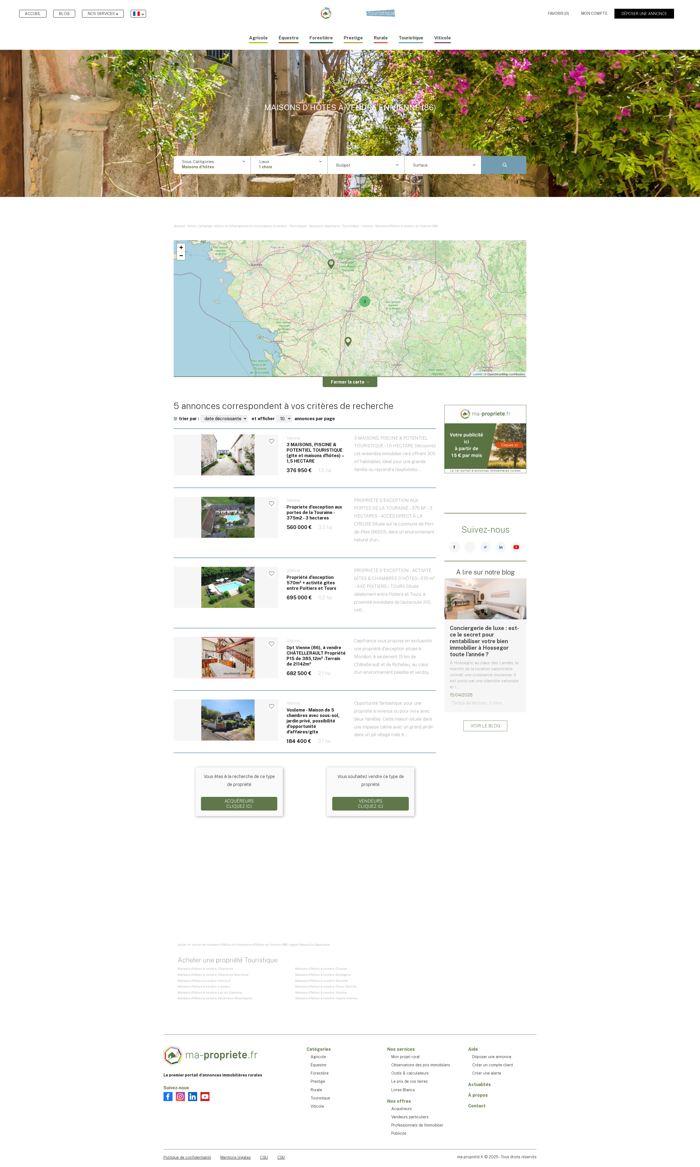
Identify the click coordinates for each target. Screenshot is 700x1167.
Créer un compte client (492, 1065)
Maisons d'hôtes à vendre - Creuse (321, 969)
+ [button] (181, 247)
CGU (264, 1157)
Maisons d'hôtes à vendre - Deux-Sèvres (325, 986)
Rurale (381, 37)
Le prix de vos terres (409, 1081)
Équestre (289, 37)
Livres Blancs (403, 1090)
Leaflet (477, 374)
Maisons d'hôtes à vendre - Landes (204, 986)
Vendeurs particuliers (409, 1117)
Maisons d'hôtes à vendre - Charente (205, 969)
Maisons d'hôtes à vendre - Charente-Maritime (213, 975)
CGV (281, 1157)
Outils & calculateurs (410, 1073)
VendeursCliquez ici (370, 804)
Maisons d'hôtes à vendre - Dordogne (323, 975)
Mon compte (594, 13)
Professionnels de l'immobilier (417, 1125)
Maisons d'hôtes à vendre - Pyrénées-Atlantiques (215, 998)
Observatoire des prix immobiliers (420, 1065)
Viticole (442, 37)
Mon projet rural (405, 1057)
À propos (478, 1095)
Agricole (258, 37)
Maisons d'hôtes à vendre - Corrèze (204, 981)
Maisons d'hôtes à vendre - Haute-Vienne (326, 998)
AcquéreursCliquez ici (239, 804)
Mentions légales (235, 1157)
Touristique (411, 37)
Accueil (33, 13)
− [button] (181, 255)
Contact (477, 1105)
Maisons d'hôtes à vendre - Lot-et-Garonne (210, 992)
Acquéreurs (401, 1109)
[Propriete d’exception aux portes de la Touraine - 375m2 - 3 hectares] (305, 530)
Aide (473, 1049)
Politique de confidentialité (187, 1157)
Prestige (353, 37)
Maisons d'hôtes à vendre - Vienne (321, 992)
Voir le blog (485, 725)
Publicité (398, 1133)
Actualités (479, 1084)
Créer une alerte (486, 1073)
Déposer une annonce (644, 13)
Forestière (321, 37)
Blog (64, 13)
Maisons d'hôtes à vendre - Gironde (321, 981)
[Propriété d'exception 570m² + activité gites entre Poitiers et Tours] (305, 600)
